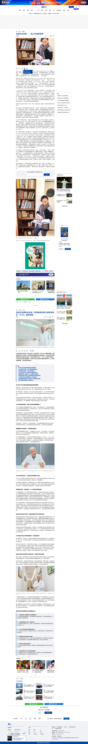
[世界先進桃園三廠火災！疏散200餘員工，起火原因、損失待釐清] (19, 697)
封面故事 (60, 241)
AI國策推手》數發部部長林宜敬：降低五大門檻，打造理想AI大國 (64, 245)
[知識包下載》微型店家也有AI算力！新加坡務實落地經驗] (10, 738)
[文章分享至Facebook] (19, 68)
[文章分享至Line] (17, 68)
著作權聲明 (54, 736)
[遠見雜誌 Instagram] (30, 718)
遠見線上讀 (59, 10)
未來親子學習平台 (72, 727)
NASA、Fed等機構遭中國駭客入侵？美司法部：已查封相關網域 (48, 691)
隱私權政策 (59, 736)
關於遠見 (9, 729)
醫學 (17, 678)
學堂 (64, 10)
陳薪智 (17, 316)
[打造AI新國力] (64, 232)
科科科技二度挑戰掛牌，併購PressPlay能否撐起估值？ (48, 685)
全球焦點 (23, 31)
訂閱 (71, 6)
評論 (29, 301)
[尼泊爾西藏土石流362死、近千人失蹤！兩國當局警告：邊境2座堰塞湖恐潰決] (39, 697)
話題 (24, 10)
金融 (32, 10)
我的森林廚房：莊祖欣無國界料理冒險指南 (31, 271)
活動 (68, 10)
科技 (38, 10)
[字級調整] (27, 68)
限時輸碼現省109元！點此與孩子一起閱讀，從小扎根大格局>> (46, 13)
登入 (24, 72)
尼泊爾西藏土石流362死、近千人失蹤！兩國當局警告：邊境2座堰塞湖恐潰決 (48, 697)
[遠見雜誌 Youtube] (35, 718)
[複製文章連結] (22, 68)
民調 (50, 10)
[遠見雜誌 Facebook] (26, 718)
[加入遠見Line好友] (21, 718)
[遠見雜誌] (44, 7)
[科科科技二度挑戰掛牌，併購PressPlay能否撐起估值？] (39, 685)
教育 (46, 10)
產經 (42, 10)
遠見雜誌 (53, 727)
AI (40, 729)
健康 (24, 310)
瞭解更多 (83, 2)
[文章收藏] (24, 68)
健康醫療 (25, 301)
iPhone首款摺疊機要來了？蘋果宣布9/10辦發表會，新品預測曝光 (29, 685)
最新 (20, 10)
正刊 (62, 225)
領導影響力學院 (58, 728)
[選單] (8, 7)
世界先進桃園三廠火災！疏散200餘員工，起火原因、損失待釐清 (29, 697)
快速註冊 (48, 712)
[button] (53, 285)
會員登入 (39, 712)
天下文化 (65, 727)
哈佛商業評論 (59, 727)
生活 (21, 301)
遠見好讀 (17, 35)
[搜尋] (79, 7)
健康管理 (21, 678)
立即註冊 (66, 718)
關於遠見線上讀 (17, 729)
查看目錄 (61, 249)
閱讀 (17, 301)
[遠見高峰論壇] (6, 2)
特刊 (66, 225)
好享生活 (20, 310)
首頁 (16, 31)
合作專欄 (41, 734)
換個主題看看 (65, 206)
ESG (54, 10)
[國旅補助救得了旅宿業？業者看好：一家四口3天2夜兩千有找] (19, 691)
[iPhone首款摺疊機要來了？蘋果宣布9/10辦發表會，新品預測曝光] (19, 685)
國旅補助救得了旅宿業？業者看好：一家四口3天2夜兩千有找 (29, 691)
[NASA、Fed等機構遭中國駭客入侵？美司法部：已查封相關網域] (39, 691)
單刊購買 (68, 249)
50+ (52, 728)
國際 (28, 10)
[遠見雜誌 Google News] (39, 718)
